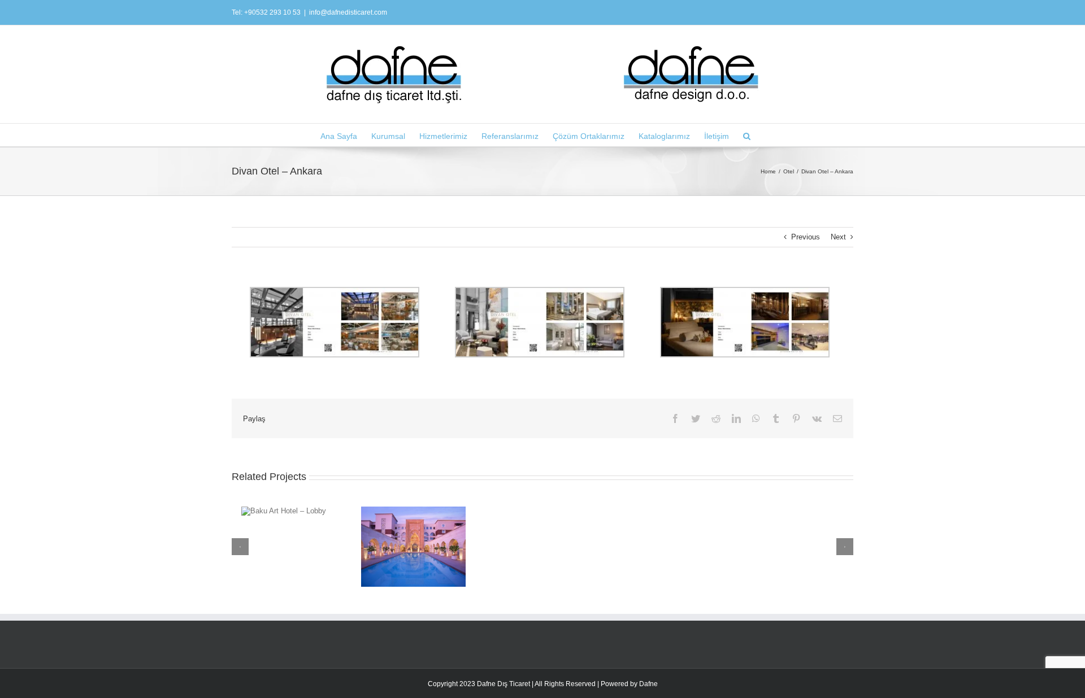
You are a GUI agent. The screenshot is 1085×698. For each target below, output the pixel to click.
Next (838, 237)
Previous (805, 237)
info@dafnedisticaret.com (348, 12)
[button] (746, 135)
